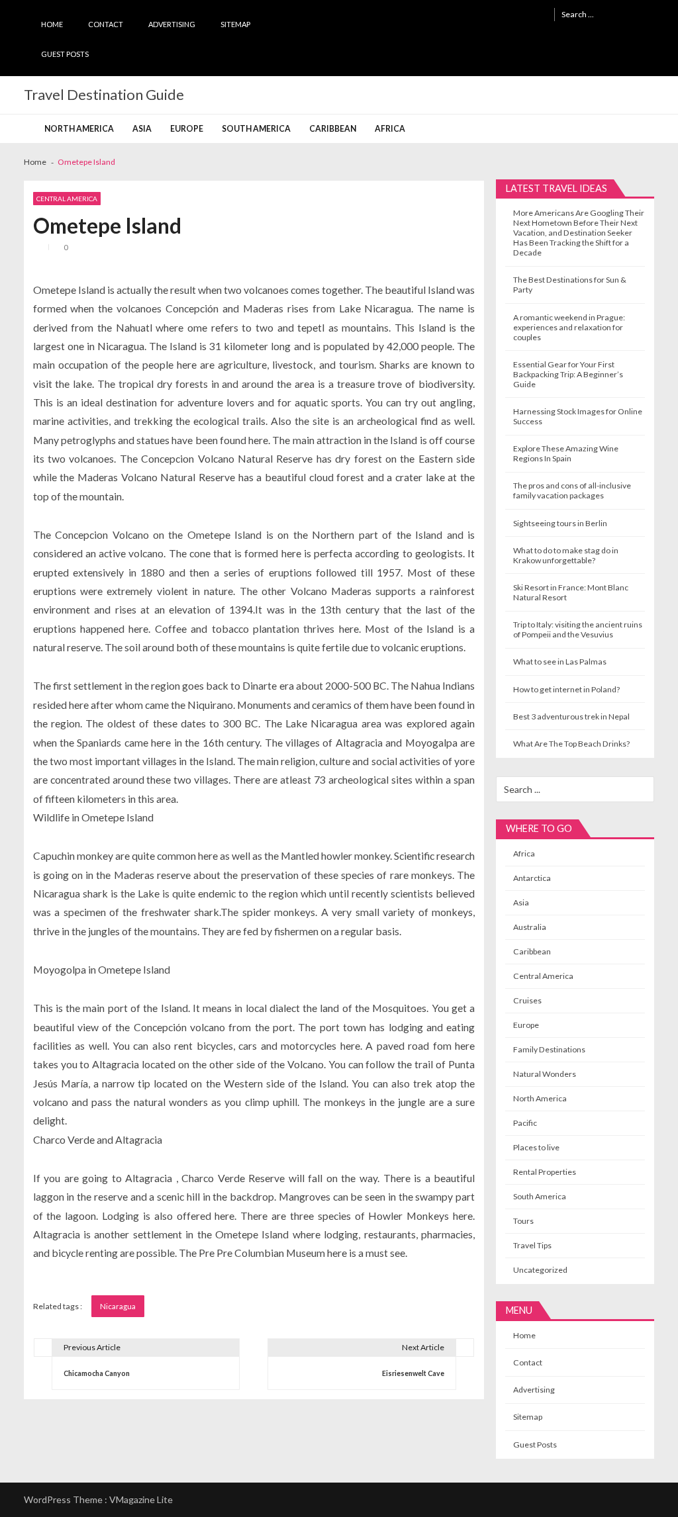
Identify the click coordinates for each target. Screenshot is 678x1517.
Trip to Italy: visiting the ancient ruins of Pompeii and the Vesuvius (577, 629)
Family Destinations (549, 1049)
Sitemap (235, 24)
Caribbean (332, 129)
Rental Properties (544, 1172)
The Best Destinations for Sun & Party (569, 285)
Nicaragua (118, 1306)
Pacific (525, 1123)
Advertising (171, 24)
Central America (66, 199)
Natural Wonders (544, 1074)
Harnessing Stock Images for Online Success (577, 416)
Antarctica (532, 878)
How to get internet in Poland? (566, 689)
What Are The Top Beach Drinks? (571, 744)
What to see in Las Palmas (559, 662)
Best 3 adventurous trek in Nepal (571, 716)
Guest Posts (65, 54)
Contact (105, 24)
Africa (390, 129)
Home (52, 24)
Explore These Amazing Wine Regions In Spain (565, 453)
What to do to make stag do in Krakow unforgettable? (565, 555)
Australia (529, 927)
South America (256, 129)
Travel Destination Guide (104, 94)
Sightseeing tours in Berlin (560, 523)
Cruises (527, 1000)
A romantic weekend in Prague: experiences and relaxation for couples (569, 327)
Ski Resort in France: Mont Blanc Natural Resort (570, 592)
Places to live (536, 1147)
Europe (186, 129)
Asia (142, 129)
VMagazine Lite (141, 1499)
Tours (523, 1221)
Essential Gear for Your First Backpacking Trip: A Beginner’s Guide (568, 374)
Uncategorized (540, 1270)
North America (79, 129)
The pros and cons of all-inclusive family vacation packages (572, 490)
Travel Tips (532, 1245)
